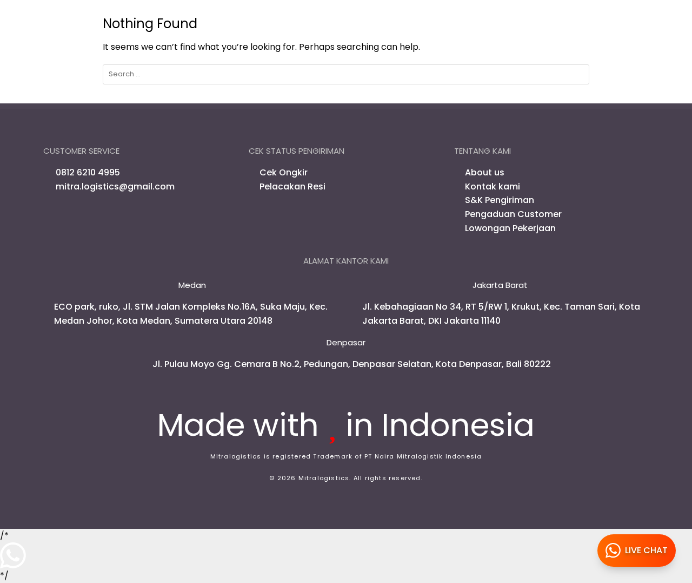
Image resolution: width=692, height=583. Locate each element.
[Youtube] (92, 214)
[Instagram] (72, 214)
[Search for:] (346, 74)
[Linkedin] (111, 214)
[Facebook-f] (53, 214)
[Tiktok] (131, 214)
